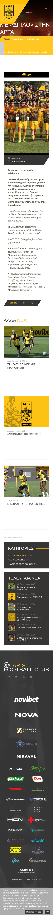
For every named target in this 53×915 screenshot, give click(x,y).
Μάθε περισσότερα (33, 912)
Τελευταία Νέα (32, 39)
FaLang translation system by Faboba (13, 537)
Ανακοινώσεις (20, 560)
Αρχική (7, 39)
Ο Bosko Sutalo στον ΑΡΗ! (29, 627)
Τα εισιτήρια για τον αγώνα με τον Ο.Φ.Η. (29, 618)
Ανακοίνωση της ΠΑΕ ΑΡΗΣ (24, 434)
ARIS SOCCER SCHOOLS (24, 564)
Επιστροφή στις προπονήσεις (26, 504)
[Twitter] (24, 303)
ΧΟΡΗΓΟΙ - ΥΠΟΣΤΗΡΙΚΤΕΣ (27, 879)
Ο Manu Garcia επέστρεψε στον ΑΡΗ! (29, 639)
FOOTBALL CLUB (26, 667)
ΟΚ (47, 912)
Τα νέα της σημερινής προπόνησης (27, 588)
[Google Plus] (33, 303)
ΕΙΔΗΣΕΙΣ (18, 39)
